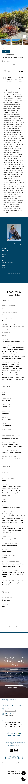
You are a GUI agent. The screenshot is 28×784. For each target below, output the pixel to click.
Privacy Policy (14, 773)
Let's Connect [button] (14, 687)
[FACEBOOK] (5, 757)
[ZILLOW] (18, 757)
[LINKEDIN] (14, 757)
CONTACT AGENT (14, 273)
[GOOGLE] (22, 757)
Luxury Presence (19, 763)
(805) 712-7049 (7, 256)
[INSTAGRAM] (9, 757)
